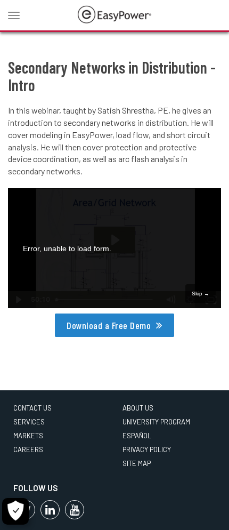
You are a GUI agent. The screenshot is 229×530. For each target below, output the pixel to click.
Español (136, 435)
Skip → (200, 293)
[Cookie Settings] (15, 511)
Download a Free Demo (109, 325)
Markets (28, 435)
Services (29, 421)
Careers (28, 449)
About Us (137, 408)
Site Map (136, 463)
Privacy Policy (146, 449)
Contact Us (32, 408)
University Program (156, 421)
